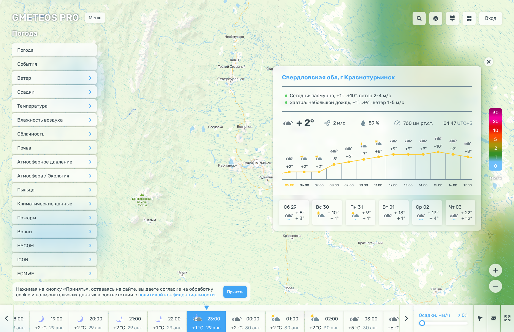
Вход (490, 18)
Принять (235, 291)
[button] (256, 164)
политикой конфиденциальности (176, 295)
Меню (95, 17)
